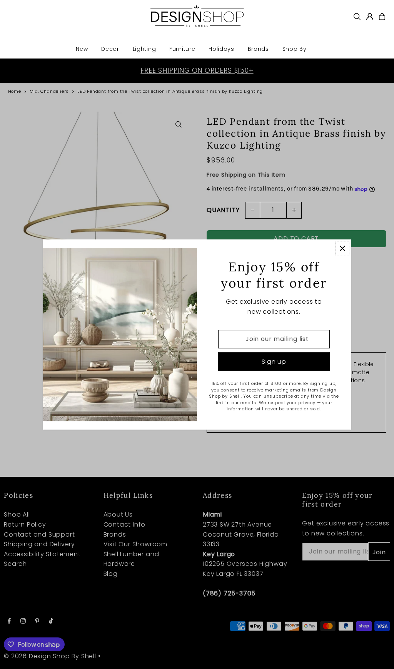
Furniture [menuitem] (182, 49)
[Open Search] (357, 16)
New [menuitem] (82, 49)
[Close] (342, 248)
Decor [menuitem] (110, 49)
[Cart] (382, 16)
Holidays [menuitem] (221, 49)
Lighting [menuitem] (144, 49)
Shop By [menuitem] (294, 49)
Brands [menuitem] (258, 49)
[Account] (369, 16)
